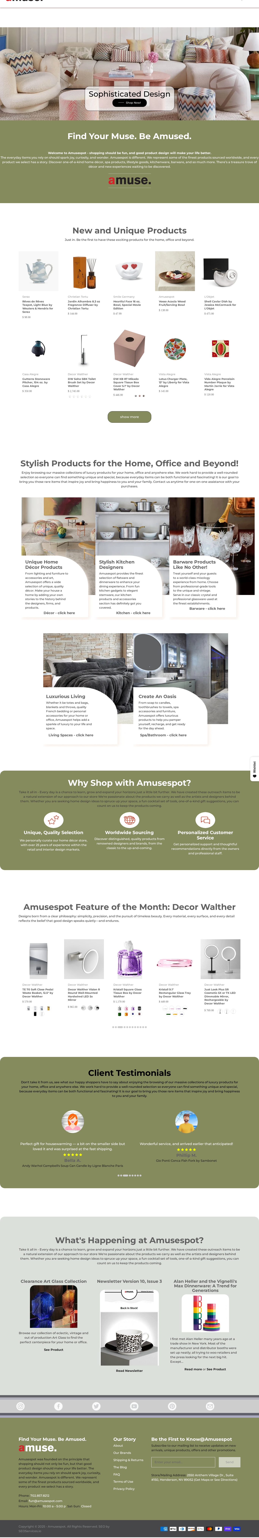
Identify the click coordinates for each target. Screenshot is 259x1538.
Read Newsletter (129, 1371)
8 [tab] (135, 1027)
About (118, 1445)
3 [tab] (120, 1027)
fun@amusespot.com (45, 1501)
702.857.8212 (39, 1495)
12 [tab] (146, 1027)
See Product (53, 1350)
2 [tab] (116, 1027)
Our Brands (122, 1453)
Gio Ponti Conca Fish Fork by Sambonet (186, 1160)
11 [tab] (143, 1027)
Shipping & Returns (128, 1460)
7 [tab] (132, 1027)
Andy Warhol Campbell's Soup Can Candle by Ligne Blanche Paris (72, 1166)
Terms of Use (123, 1481)
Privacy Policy (124, 1489)
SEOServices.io (30, 1531)
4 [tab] (125, 1027)
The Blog (120, 1467)
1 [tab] (113, 1027)
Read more (193, 1369)
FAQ (116, 1474)
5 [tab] (127, 1027)
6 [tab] (130, 1027)
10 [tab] (140, 1027)
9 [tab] (138, 1027)
